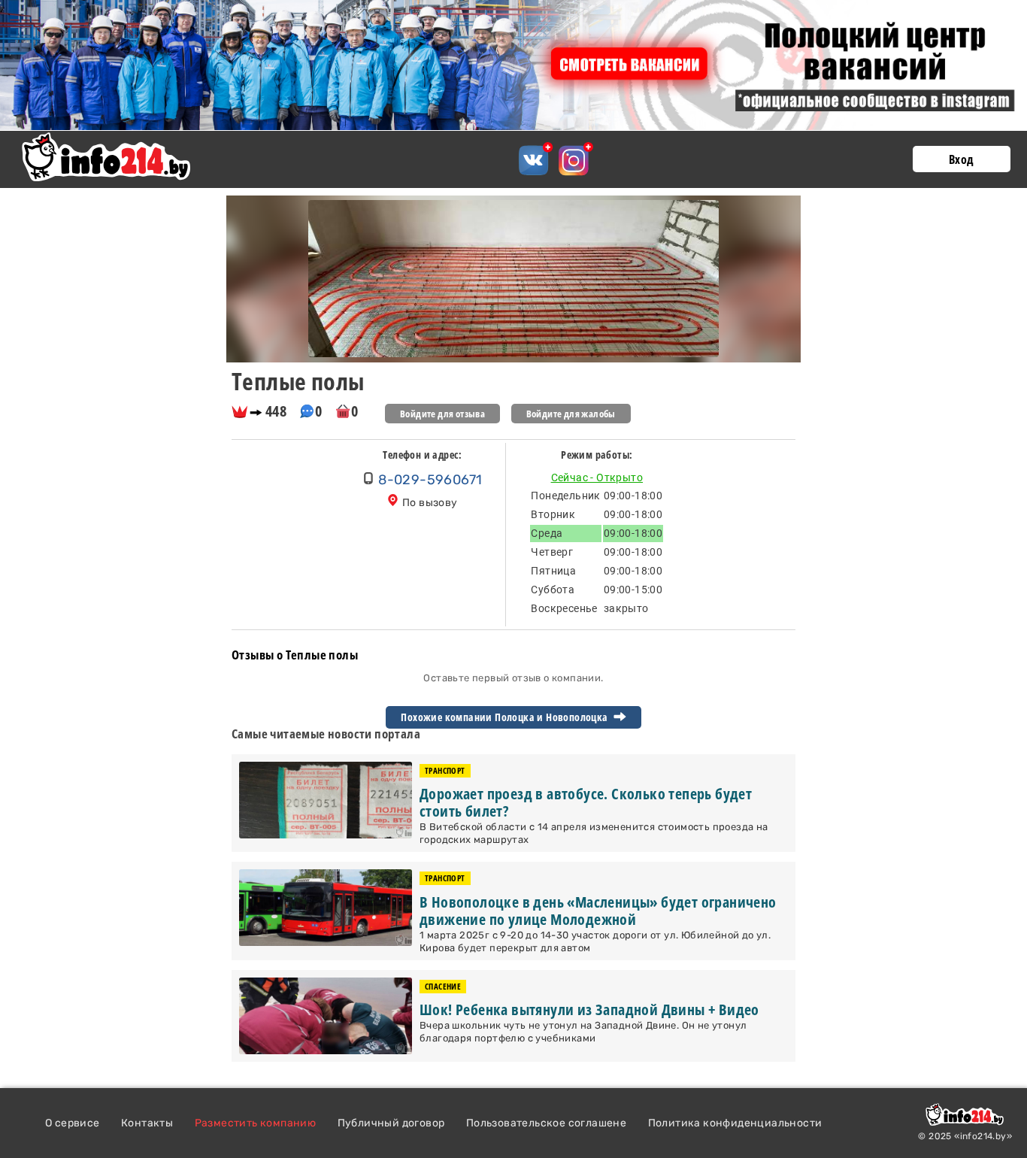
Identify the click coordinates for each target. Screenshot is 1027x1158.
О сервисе (72, 1123)
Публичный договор (391, 1123)
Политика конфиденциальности (735, 1123)
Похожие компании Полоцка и (505, 717)
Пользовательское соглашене (546, 1123)
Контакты (147, 1123)
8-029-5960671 (430, 479)
